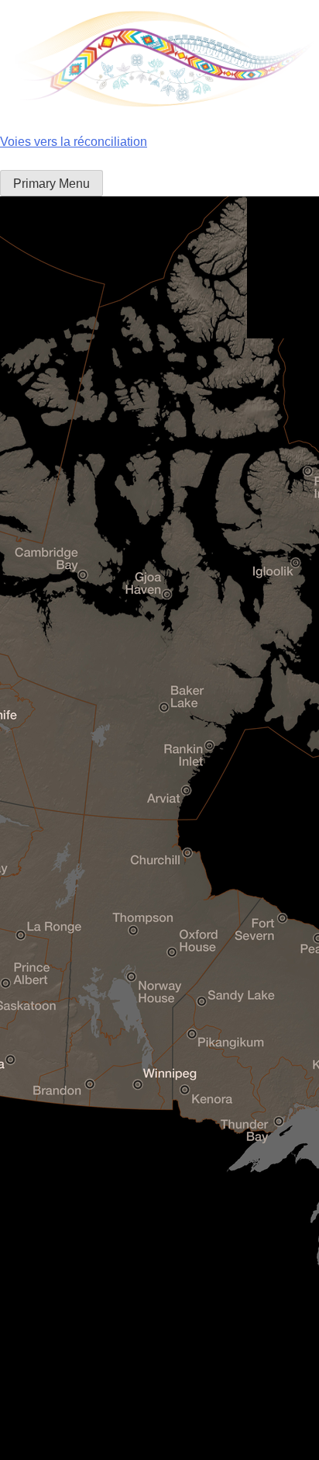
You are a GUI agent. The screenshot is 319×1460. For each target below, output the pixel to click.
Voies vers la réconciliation (73, 141)
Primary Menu (51, 183)
